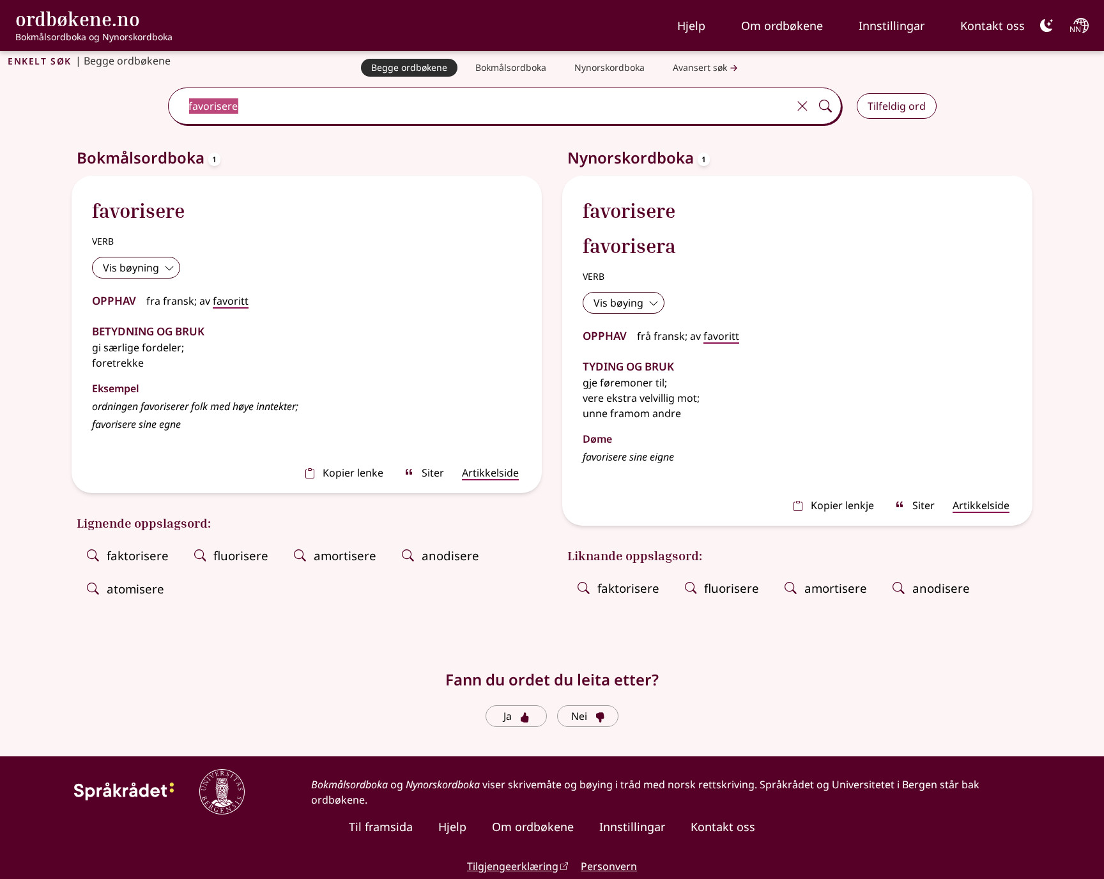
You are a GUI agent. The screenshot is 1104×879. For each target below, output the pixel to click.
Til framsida (381, 826)
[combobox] (479, 106)
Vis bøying (618, 303)
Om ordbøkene (782, 25)
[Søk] (825, 106)
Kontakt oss (992, 25)
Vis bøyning (131, 268)
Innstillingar (891, 25)
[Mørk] (1046, 25)
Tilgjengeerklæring (512, 866)
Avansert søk (700, 67)
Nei (579, 716)
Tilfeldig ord (897, 106)
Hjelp (691, 25)
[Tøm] (802, 106)
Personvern (609, 866)
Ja (507, 716)
